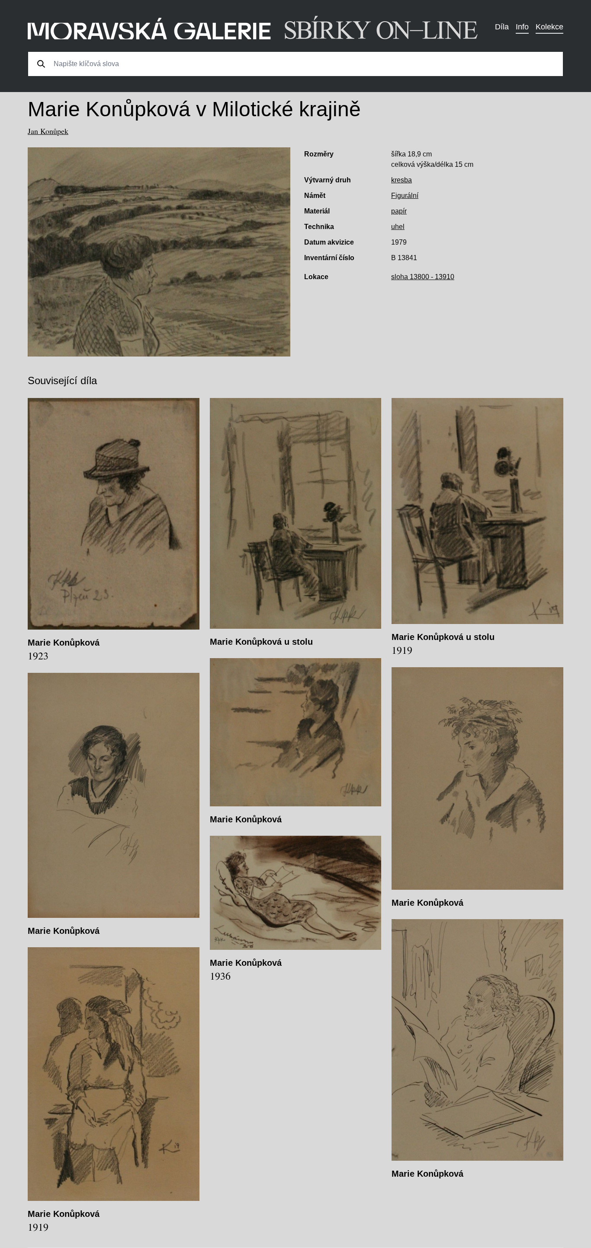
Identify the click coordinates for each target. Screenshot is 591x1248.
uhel (398, 226)
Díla (502, 26)
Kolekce (549, 26)
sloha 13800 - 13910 (422, 276)
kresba (401, 180)
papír (399, 211)
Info (522, 26)
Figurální (404, 195)
